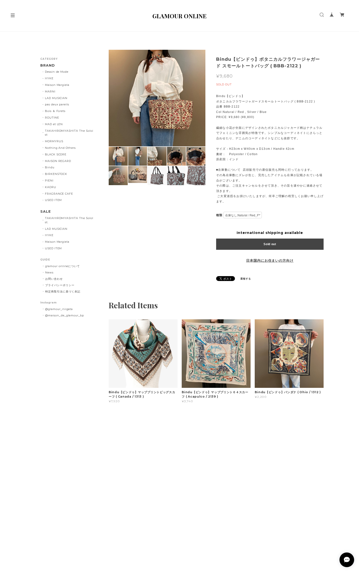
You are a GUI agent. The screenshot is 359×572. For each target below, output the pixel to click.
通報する (245, 278)
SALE (45, 212)
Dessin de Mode (56, 71)
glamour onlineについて (62, 266)
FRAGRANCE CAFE (59, 193)
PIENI (49, 180)
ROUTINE (52, 117)
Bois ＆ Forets (55, 111)
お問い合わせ (54, 279)
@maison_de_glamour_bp (64, 315)
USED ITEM (53, 200)
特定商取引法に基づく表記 (62, 291)
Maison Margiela (57, 85)
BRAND (47, 65)
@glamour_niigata (59, 309)
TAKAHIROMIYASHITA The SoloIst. (69, 220)
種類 (219, 215)
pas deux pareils (57, 104)
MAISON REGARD (58, 161)
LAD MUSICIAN (56, 98)
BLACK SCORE (56, 154)
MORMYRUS (54, 141)
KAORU (50, 187)
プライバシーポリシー (59, 285)
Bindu (49, 167)
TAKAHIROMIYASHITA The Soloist (69, 133)
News (49, 272)
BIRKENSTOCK (56, 174)
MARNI (50, 91)
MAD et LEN (54, 124)
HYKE (49, 78)
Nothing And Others (60, 148)
